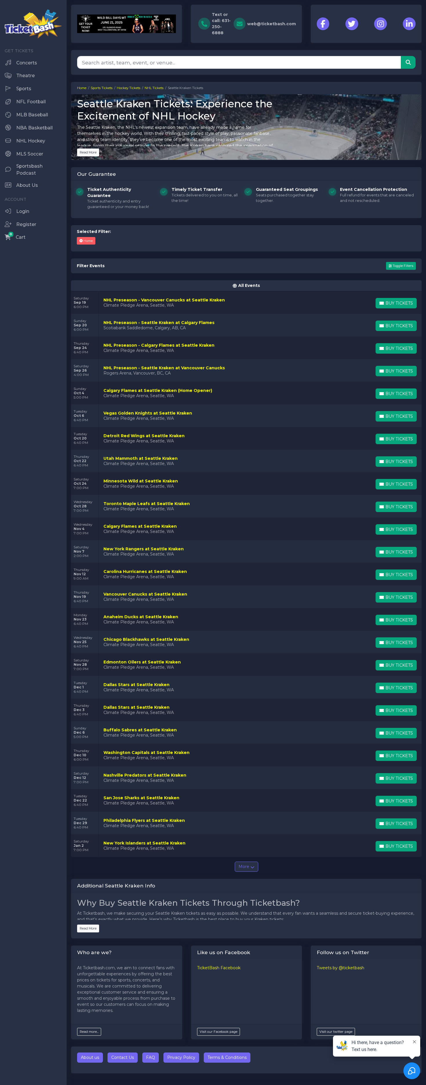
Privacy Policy (181, 1057)
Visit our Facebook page (218, 1032)
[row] (246, 302)
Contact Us (122, 1057)
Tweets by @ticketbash (340, 967)
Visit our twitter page (335, 1032)
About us (90, 1057)
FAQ (150, 1057)
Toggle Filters (402, 266)
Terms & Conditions (227, 1057)
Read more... (89, 1032)
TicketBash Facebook (219, 967)
